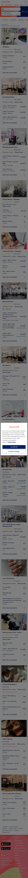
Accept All (14, 447)
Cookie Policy (12, 442)
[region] (14, 439)
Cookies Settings (14, 451)
